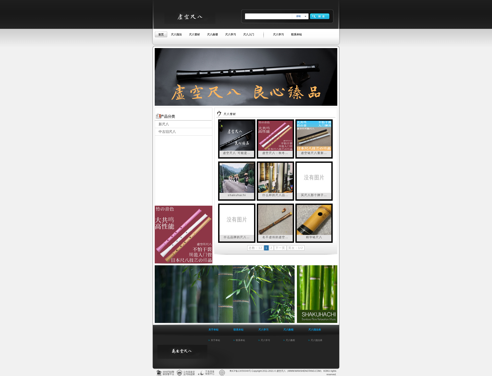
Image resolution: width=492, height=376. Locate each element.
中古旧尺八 (167, 132)
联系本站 (240, 340)
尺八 (207, 372)
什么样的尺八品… (275, 195)
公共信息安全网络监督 (186, 372)
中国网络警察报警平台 (165, 372)
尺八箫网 (222, 372)
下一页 (280, 248)
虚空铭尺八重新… (314, 153)
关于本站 (215, 340)
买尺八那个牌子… (314, 195)
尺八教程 (290, 340)
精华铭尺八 (314, 237)
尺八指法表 (316, 340)
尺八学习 (265, 340)
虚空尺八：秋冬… (275, 153)
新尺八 (164, 124)
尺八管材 (230, 114)
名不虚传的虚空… (275, 237)
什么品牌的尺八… (237, 237)
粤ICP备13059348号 (240, 371)
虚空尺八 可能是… (237, 153)
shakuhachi (237, 195)
